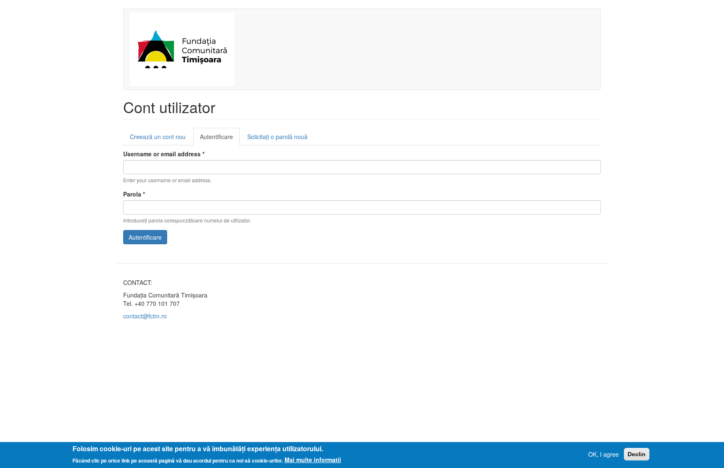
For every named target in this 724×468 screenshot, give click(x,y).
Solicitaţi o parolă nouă (277, 136)
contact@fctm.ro (145, 316)
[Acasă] (185, 49)
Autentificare (220, 138)
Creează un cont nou (158, 136)
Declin (637, 454)
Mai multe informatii (312, 459)
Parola (134, 194)
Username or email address (163, 154)
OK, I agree (603, 454)
